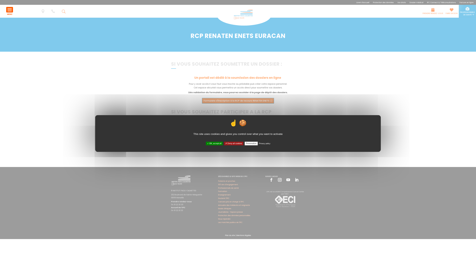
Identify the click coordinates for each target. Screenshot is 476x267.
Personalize (251, 143)
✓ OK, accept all (214, 143)
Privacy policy (264, 143)
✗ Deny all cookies (233, 143)
